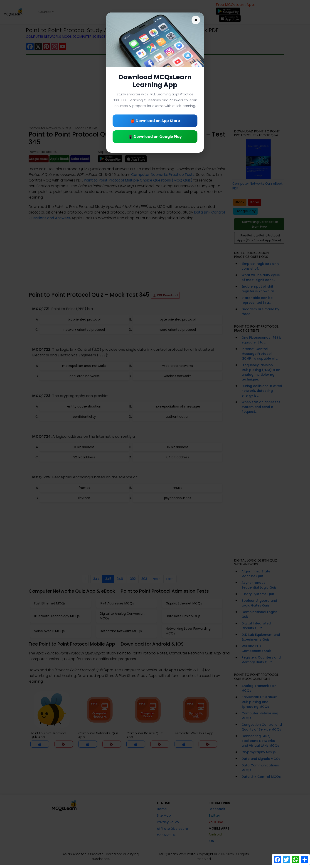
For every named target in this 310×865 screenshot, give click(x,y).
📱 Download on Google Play (155, 136)
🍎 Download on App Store (155, 120)
